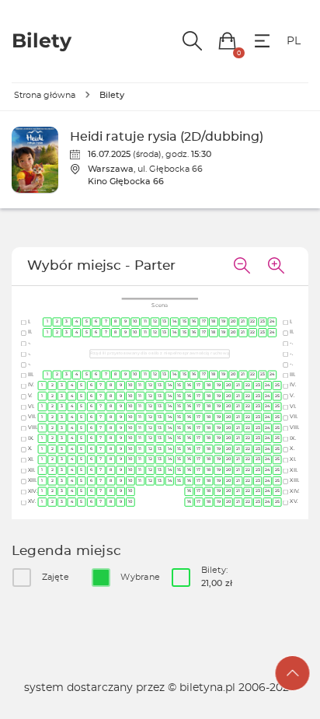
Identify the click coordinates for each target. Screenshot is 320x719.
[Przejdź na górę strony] (293, 673)
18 (214, 321)
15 (184, 321)
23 (262, 321)
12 (155, 321)
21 (243, 321)
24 (272, 321)
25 (277, 385)
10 (135, 321)
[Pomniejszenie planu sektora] (241, 267)
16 (194, 321)
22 (253, 321)
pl (294, 41)
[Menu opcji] (262, 41)
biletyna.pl (207, 687)
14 (174, 321)
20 (233, 321)
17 (204, 321)
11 (145, 321)
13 (165, 321)
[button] (227, 41)
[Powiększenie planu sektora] (276, 267)
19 (223, 321)
